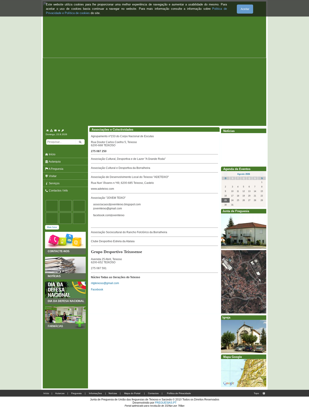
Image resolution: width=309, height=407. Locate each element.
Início (51, 154)
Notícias (113, 393)
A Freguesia (55, 168)
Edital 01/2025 (232, 149)
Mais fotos (52, 227)
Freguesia (76, 393)
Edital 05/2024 (232, 157)
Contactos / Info (58, 190)
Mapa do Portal (132, 393)
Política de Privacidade (179, 393)
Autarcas (59, 393)
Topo (256, 393)
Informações (95, 393)
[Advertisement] (154, 92)
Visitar (52, 176)
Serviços (53, 183)
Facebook (97, 289)
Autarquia (54, 161)
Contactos (153, 393)
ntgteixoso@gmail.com (105, 283)
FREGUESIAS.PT (165, 402)
